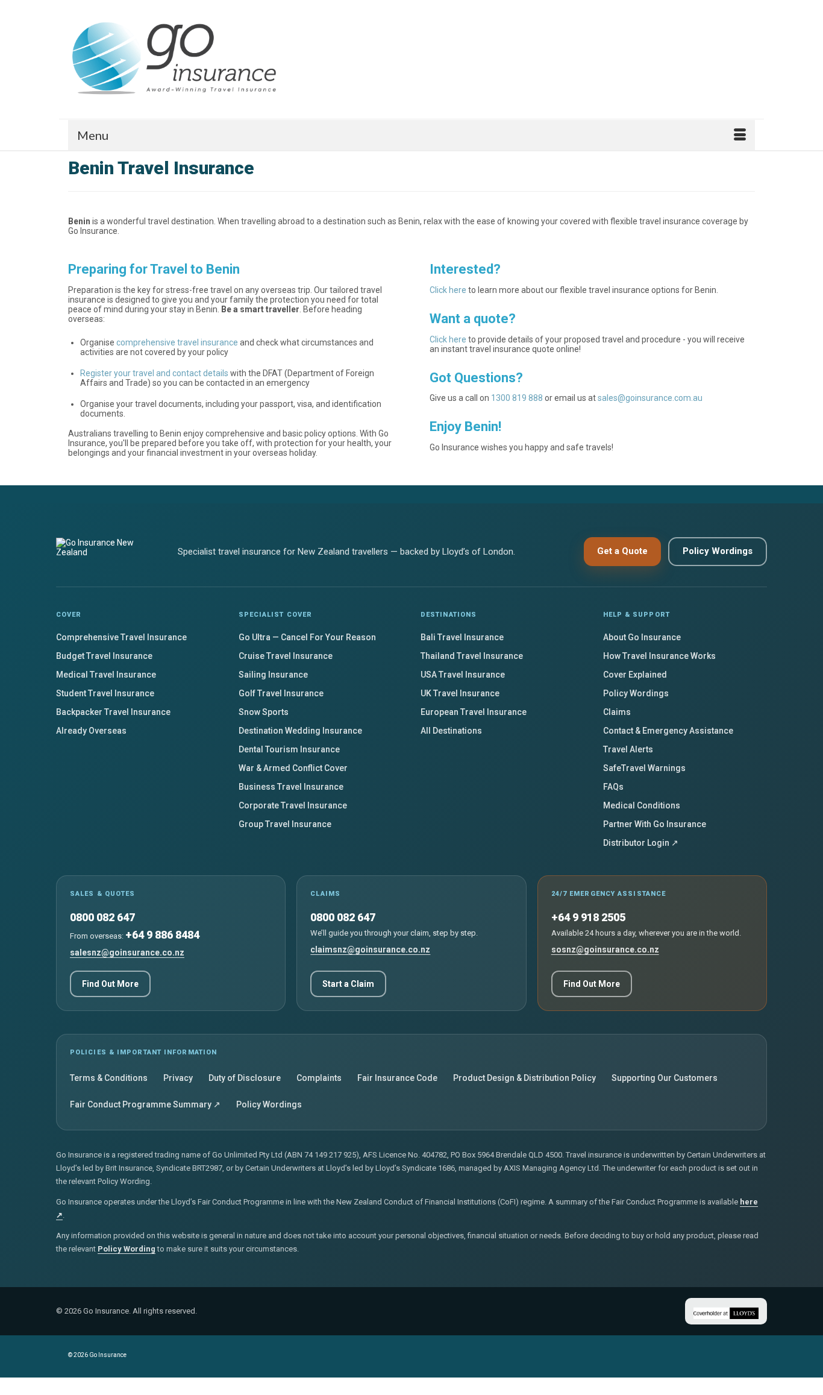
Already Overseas (91, 730)
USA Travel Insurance (463, 674)
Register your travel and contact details (154, 373)
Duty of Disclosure (244, 1078)
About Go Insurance (642, 637)
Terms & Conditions (109, 1078)
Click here (448, 290)
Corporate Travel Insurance (293, 805)
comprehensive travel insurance (177, 342)
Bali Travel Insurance (462, 637)
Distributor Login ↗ (640, 843)
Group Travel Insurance (285, 824)
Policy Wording (126, 1248)
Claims (617, 712)
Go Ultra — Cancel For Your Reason (307, 637)
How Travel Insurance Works (659, 656)
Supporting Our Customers (665, 1078)
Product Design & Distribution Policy (524, 1078)
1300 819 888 (517, 398)
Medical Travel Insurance (106, 674)
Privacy (178, 1078)
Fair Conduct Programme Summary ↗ (145, 1104)
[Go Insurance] (176, 59)
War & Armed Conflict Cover (293, 768)
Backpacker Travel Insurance (113, 712)
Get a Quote (622, 551)
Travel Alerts (628, 749)
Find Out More (110, 984)
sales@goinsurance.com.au (650, 398)
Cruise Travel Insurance (286, 656)
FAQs (613, 787)
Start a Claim (348, 984)
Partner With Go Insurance (654, 824)
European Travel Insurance (474, 712)
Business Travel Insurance (291, 787)
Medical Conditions (641, 805)
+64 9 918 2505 (588, 917)
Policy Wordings (718, 551)
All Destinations (451, 730)
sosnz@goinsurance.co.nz (605, 949)
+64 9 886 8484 (162, 934)
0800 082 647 (102, 917)
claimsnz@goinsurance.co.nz (370, 949)
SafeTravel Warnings (644, 768)
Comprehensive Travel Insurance (121, 637)
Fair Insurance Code (397, 1078)
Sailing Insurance (273, 674)
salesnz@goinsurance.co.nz (127, 952)
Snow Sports (264, 712)
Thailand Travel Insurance (472, 656)
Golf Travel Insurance (281, 693)
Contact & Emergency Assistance (668, 730)
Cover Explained (635, 674)
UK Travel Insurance (460, 693)
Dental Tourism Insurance (289, 749)
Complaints (319, 1078)
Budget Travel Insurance (104, 656)
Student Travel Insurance (105, 693)
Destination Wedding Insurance (300, 730)
